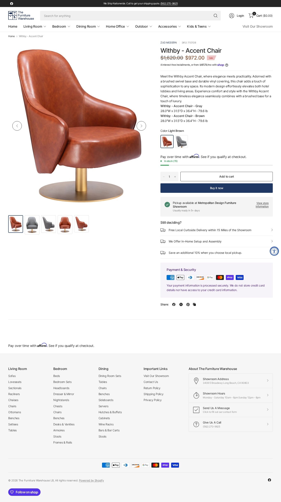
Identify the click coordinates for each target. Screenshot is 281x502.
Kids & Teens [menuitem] (197, 26)
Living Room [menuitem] (32, 26)
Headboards (61, 388)
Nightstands (61, 400)
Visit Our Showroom (258, 26)
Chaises (13, 400)
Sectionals (14, 388)
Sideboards (106, 400)
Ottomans (14, 412)
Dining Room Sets (110, 376)
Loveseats (14, 382)
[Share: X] (181, 304)
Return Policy (152, 388)
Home (11, 36)
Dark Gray (181, 141)
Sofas (11, 376)
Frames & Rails (62, 442)
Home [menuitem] (12, 26)
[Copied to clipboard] (194, 304)
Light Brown (167, 141)
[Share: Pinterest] (188, 304)
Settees (13, 424)
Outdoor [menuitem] (141, 26)
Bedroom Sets (62, 382)
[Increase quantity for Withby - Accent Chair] (175, 176)
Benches (13, 418)
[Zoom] (142, 48)
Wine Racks (106, 424)
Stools (57, 436)
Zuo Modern (168, 42)
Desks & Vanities (63, 424)
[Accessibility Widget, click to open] (274, 251)
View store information (262, 204)
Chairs (12, 406)
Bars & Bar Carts (109, 430)
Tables (12, 430)
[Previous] (17, 126)
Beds (56, 376)
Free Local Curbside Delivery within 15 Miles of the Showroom (210, 230)
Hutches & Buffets (110, 412)
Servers (103, 406)
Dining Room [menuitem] (86, 26)
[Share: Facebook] (173, 304)
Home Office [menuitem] (115, 26)
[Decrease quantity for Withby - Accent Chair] (164, 176)
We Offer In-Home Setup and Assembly (195, 241)
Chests (57, 406)
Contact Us (151, 382)
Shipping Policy (153, 394)
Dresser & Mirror (63, 394)
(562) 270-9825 (169, 3)
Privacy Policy (153, 400)
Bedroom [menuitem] (59, 26)
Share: (164, 304)
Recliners (14, 394)
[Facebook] (11, 3)
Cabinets (104, 418)
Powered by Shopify (91, 480)
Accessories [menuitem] (167, 26)
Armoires (58, 430)
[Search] (215, 15)
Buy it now (216, 188)
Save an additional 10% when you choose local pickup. (205, 252)
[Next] (141, 126)
